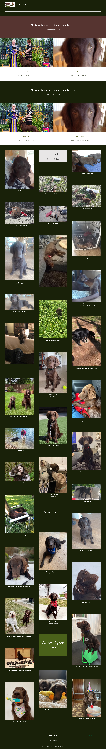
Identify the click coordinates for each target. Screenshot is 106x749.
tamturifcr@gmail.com (53, 740)
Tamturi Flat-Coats (21, 4)
